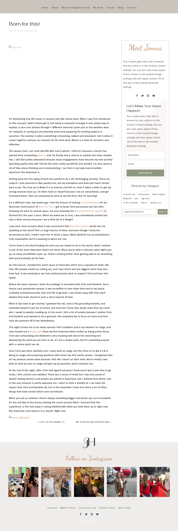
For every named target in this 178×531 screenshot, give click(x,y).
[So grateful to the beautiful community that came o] (56, 482)
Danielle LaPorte (79, 226)
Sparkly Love (30, 30)
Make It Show (68, 508)
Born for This (46, 206)
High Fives (145, 199)
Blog (120, 8)
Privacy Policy (107, 508)
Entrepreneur (143, 194)
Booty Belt (36, 331)
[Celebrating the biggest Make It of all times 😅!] (89, 482)
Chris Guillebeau (90, 202)
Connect (131, 8)
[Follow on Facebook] (137, 95)
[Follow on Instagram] (148, 95)
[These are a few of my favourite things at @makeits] (122, 482)
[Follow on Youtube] (153, 95)
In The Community (130, 203)
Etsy (136, 199)
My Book (98, 8)
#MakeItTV (127, 199)
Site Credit (124, 508)
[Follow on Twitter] (142, 95)
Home (44, 8)
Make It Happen (158, 194)
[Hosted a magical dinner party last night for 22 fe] (23, 482)
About (55, 8)
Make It (41, 155)
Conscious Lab (129, 194)
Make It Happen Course (76, 8)
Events (111, 8)
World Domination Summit (89, 211)
